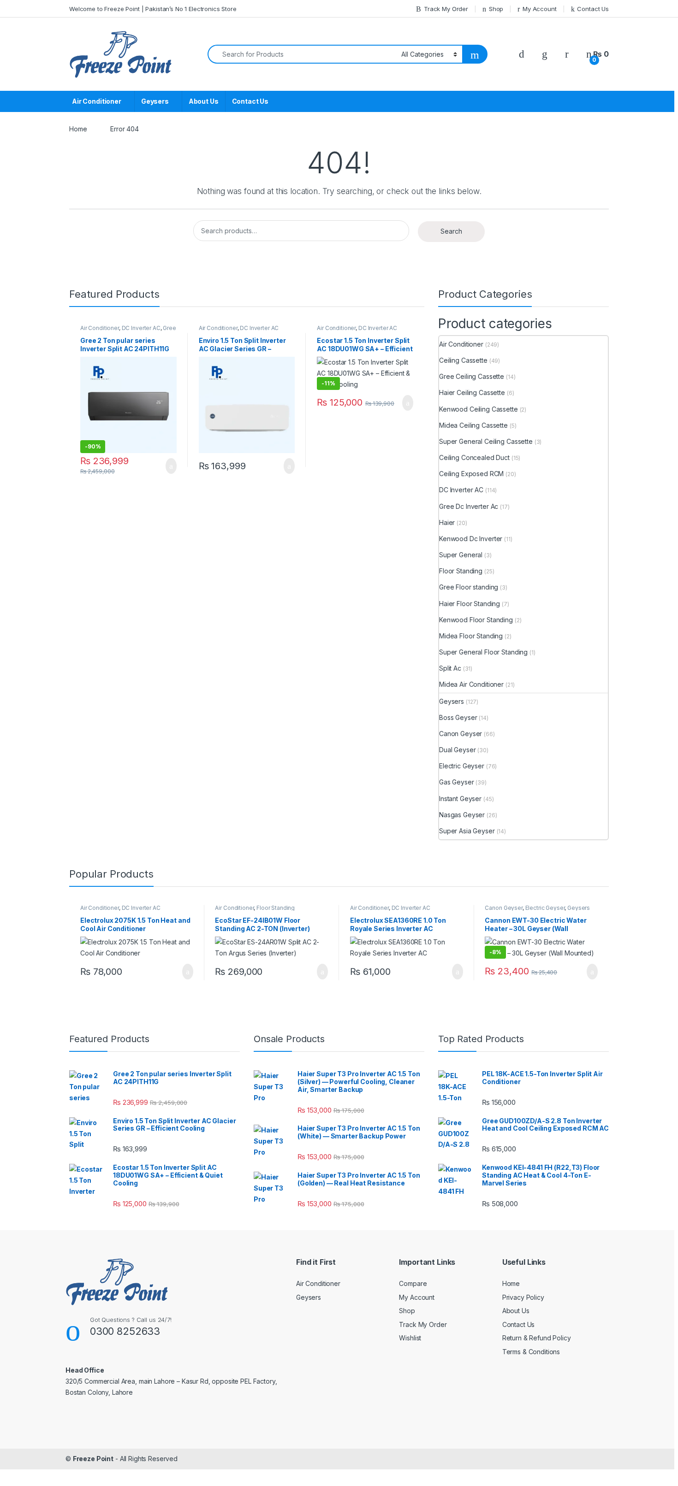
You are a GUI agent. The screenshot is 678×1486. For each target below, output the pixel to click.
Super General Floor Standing (483, 652)
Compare (413, 1283)
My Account (539, 8)
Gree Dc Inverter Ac (468, 506)
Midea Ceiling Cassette (473, 425)
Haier (447, 522)
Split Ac (450, 668)
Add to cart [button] (170, 466)
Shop (496, 8)
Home (78, 129)
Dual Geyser (457, 750)
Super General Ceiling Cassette (486, 441)
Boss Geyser (458, 717)
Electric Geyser (461, 766)
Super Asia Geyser (467, 831)
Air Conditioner (96, 101)
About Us (204, 101)
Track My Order (446, 8)
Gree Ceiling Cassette (471, 376)
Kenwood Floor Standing (476, 620)
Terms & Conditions (531, 1352)
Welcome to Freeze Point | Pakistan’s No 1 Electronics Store (153, 8)
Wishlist (410, 1338)
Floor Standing (460, 571)
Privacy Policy (523, 1297)
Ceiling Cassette (463, 360)
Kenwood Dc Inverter (470, 539)
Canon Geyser (460, 733)
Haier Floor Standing (469, 603)
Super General (460, 555)
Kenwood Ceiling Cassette (478, 409)
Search (451, 231)
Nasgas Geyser (462, 815)
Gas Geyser (456, 782)
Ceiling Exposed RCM (471, 474)
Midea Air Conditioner (471, 684)
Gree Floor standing (468, 587)
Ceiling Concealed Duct (474, 457)
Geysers (155, 101)
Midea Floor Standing (471, 636)
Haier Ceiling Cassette (472, 392)
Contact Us (593, 8)
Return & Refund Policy (536, 1338)
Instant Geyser (460, 798)
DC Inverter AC (141, 327)
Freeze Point (93, 1458)
